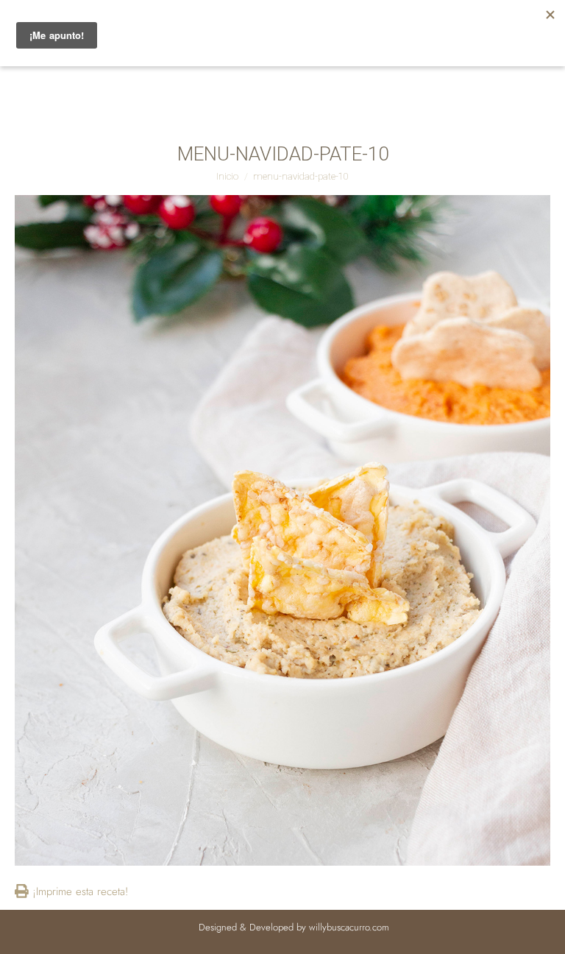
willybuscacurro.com (349, 927)
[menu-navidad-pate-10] (282, 530)
